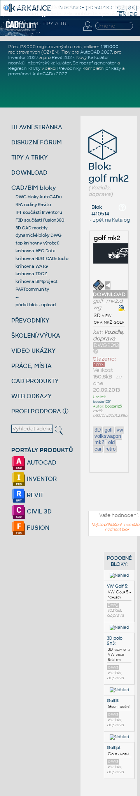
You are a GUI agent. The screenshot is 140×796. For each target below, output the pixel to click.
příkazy (113, 68)
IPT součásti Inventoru (39, 212)
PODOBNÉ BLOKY (119, 561)
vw (120, 430)
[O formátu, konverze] (95, 351)
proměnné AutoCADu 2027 (37, 73)
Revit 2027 (63, 57)
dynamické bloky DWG (38, 235)
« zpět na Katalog (109, 220)
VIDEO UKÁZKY (33, 350)
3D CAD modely (31, 228)
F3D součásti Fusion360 (40, 220)
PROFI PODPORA (36, 411)
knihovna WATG (32, 266)
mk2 (99, 442)
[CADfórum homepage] (20, 29)
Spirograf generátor (94, 63)
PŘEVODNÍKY (30, 320)
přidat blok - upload (36, 304)
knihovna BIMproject (37, 281)
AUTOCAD (40, 462)
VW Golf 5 (117, 586)
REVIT (34, 495)
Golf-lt (113, 700)
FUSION (37, 527)
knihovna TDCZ (31, 273)
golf (109, 430)
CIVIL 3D (38, 511)
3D (97, 430)
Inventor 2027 (23, 57)
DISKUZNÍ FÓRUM (36, 142)
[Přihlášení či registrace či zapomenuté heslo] (87, 30)
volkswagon (107, 436)
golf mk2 (107, 238)
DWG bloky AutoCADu (39, 196)
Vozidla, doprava (108, 335)
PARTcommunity (32, 289)
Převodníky (68, 68)
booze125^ (102, 401)
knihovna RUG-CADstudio (42, 258)
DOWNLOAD (29, 172)
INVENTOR (41, 478)
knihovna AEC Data (36, 250)
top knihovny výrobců (38, 243)
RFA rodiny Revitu (33, 204)
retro (110, 449)
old (111, 442)
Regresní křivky (24, 68)
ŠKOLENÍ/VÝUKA (35, 335)
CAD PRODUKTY (35, 381)
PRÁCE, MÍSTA (31, 365)
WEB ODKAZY (31, 396)
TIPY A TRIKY (29, 157)
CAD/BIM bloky (33, 187)
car (98, 449)
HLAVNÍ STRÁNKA (36, 127)
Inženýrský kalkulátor (48, 63)
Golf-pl (113, 747)
